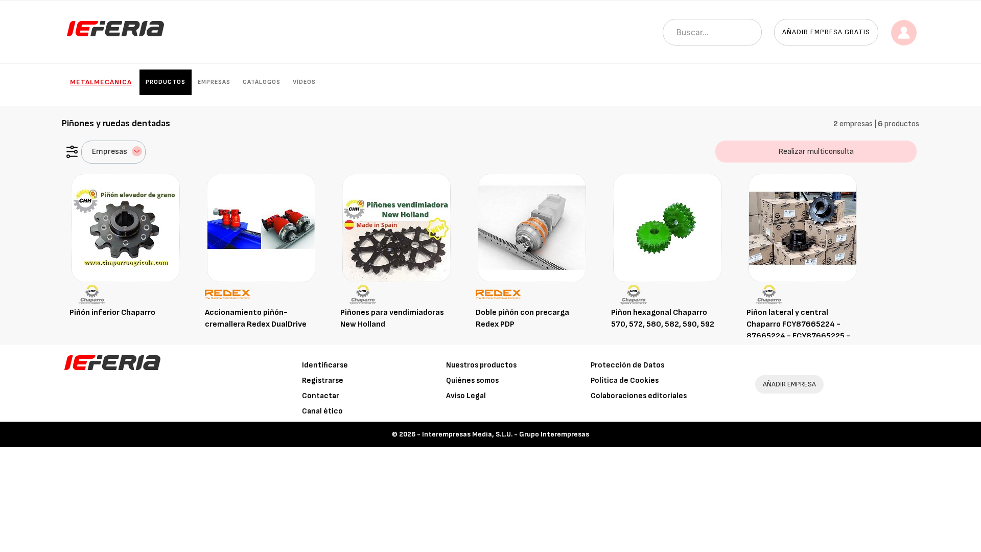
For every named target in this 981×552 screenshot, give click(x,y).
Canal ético (322, 411)
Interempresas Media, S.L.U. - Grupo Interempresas (505, 434)
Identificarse (325, 365)
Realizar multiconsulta (816, 151)
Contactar (320, 396)
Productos (165, 82)
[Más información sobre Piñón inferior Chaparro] (126, 228)
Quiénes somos (472, 380)
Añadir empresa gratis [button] (826, 32)
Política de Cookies (625, 380)
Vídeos (304, 82)
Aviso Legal (466, 396)
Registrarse (322, 380)
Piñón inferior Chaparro (112, 312)
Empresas (214, 82)
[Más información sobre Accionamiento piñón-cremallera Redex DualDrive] (261, 228)
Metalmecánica (101, 82)
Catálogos (262, 82)
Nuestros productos (481, 365)
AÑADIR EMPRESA (789, 384)
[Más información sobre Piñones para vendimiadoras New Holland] (396, 228)
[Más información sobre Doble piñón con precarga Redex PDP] (532, 228)
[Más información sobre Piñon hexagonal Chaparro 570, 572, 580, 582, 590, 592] (667, 228)
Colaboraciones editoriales (639, 396)
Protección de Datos (627, 365)
